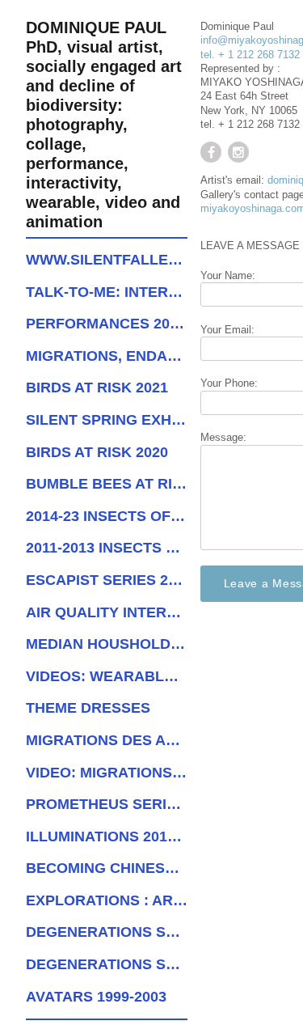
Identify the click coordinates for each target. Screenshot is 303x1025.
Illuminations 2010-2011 (106, 836)
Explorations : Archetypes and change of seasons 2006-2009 (106, 900)
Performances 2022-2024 (106, 324)
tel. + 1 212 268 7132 (250, 55)
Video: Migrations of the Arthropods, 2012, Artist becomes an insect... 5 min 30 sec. (106, 773)
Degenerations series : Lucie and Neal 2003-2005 (106, 932)
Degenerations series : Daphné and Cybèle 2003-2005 (106, 964)
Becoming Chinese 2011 (106, 868)
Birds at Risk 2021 (97, 387)
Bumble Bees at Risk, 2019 (106, 484)
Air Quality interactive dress (106, 612)
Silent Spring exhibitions (106, 420)
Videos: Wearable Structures (106, 676)
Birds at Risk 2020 (97, 452)
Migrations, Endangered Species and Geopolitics (106, 356)
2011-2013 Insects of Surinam (106, 548)
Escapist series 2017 (106, 580)
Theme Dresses (88, 708)
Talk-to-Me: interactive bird (106, 292)
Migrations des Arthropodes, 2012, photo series (106, 740)
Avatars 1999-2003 (96, 997)
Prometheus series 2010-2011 (106, 804)
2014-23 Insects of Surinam (106, 516)
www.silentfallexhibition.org (106, 260)
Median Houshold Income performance (106, 644)
